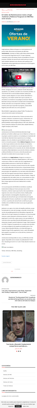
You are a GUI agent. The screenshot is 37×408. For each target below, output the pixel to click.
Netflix (5, 371)
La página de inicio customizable (10, 396)
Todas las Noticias (8, 386)
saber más (26, 406)
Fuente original (5, 256)
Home (2, 9)
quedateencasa (7, 262)
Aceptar (18, 406)
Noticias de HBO (9, 9)
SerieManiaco (10, 21)
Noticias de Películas (8, 378)
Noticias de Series (8, 382)
